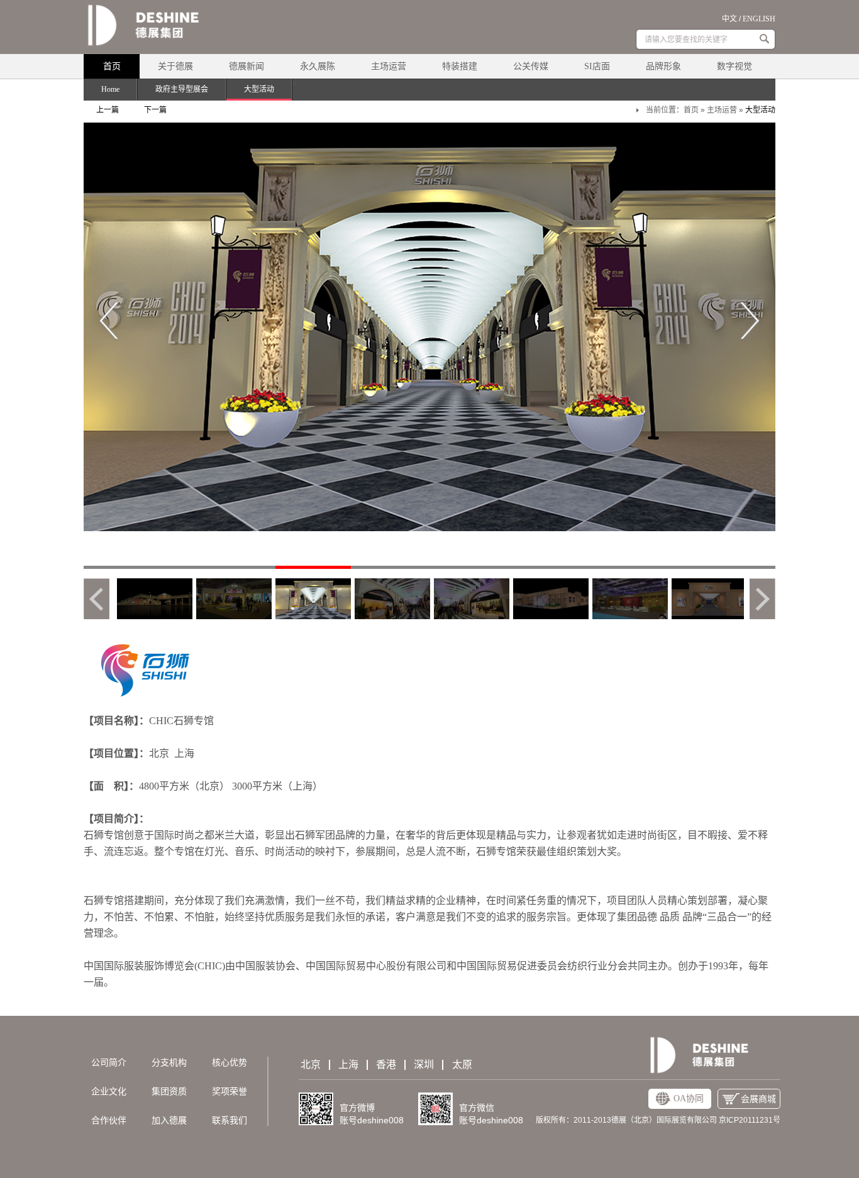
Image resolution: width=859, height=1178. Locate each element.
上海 (348, 1065)
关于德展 (175, 66)
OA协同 (688, 1098)
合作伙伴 (108, 1120)
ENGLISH (759, 18)
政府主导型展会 (181, 89)
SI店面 (597, 66)
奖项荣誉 (229, 1091)
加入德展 (169, 1120)
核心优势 (229, 1062)
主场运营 (388, 66)
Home (110, 89)
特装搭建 (459, 66)
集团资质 (169, 1091)
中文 (729, 18)
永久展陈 (317, 66)
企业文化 (108, 1091)
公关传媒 (530, 66)
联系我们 (229, 1120)
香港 (386, 1065)
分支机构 (169, 1062)
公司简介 (108, 1062)
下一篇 (155, 110)
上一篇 (107, 110)
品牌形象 (663, 66)
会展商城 (758, 1099)
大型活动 (259, 89)
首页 (112, 66)
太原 (462, 1065)
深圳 (424, 1065)
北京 (311, 1065)
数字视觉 (734, 66)
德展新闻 (246, 66)
